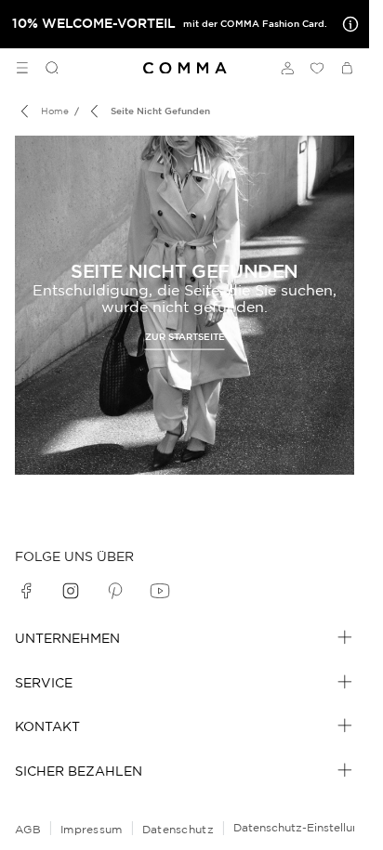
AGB (28, 829)
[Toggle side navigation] (22, 67)
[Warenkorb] (346, 67)
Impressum (91, 829)
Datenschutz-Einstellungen (306, 827)
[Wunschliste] (317, 67)
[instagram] (70, 591)
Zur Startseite (185, 336)
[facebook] (26, 591)
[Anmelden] (287, 67)
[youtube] (160, 591)
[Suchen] (44, 67)
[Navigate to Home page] (185, 68)
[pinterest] (115, 591)
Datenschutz (178, 829)
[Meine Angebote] (347, 24)
